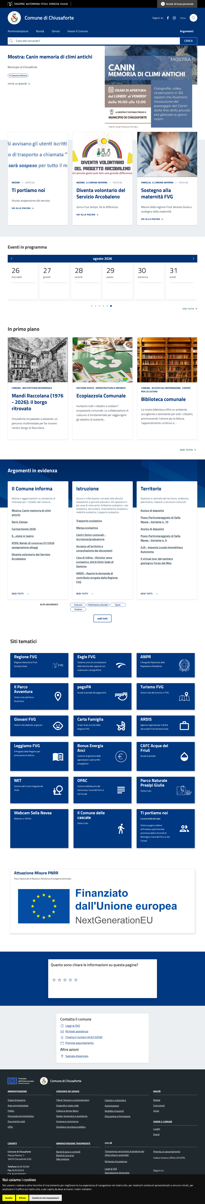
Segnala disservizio (76, 1056)
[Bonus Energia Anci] (121, 756)
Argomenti (186, 31)
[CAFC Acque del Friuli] (184, 756)
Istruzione (87, 488)
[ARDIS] (184, 725)
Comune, (17, 388)
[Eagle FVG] (121, 665)
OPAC (82, 780)
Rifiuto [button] (22, 1198)
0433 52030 (83, 1037)
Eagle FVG (86, 656)
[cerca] (193, 18)
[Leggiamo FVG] (58, 756)
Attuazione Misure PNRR (36, 873)
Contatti (12, 1143)
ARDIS (146, 719)
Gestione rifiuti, (85, 388)
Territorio (151, 488)
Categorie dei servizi (67, 1091)
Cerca (188, 41)
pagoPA (84, 686)
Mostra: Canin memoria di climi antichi (50, 56)
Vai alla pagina (21, 208)
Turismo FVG (152, 686)
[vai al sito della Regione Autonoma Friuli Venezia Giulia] (39, 3)
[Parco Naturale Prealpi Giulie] (184, 790)
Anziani (16, 182)
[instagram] (173, 18)
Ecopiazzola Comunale (101, 395)
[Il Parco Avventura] (58, 696)
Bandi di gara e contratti (68, 1152)
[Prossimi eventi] (193, 258)
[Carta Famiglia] (121, 725)
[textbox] (101, 980)
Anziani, (81, 182)
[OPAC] (121, 790)
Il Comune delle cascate (91, 815)
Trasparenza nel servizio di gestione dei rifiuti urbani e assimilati (124, 1153)
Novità (156, 1091)
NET (17, 780)
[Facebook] (166, 18)
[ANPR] (184, 665)
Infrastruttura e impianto (110, 388)
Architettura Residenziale (37, 388)
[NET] (58, 790)
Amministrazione (17, 1091)
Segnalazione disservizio (117, 1173)
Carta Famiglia (90, 719)
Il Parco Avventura (23, 689)
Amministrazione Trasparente (73, 1143)
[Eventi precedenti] (11, 258)
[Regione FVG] (58, 665)
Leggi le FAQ (72, 1026)
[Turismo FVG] (184, 696)
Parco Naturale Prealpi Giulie (153, 782)
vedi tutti (102, 618)
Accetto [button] (8, 1198)
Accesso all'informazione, (166, 388)
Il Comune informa (96, 182)
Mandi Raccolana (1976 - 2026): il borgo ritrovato (37, 402)
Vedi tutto (189, 308)
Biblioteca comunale (163, 399)
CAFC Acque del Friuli (154, 747)
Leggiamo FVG (27, 745)
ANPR (145, 656)
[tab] (91, 306)
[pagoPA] (121, 696)
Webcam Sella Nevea (33, 812)
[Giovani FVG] (58, 725)
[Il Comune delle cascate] (121, 828)
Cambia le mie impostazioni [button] (45, 1198)
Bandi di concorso (65, 1155)
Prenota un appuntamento (166, 1151)
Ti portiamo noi (154, 812)
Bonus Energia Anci (90, 747)
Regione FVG (25, 656)
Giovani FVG (25, 719)
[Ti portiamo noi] (184, 828)
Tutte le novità (17, 83)
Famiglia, (146, 182)
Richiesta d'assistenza (116, 1161)
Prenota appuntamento (79, 1043)
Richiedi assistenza (76, 1031)
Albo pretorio (62, 1159)
